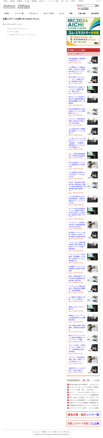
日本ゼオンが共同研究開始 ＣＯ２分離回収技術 (84, 400)
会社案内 (12, 1)
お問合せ (73, 1)
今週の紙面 (82, 13)
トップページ (11, 31)
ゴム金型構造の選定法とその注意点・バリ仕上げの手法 (77, 174)
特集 (71, 13)
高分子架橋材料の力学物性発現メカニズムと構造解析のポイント (77, 111)
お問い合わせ (66, 432)
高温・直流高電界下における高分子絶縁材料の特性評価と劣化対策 (77, 278)
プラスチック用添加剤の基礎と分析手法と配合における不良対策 (77, 121)
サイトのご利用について (54, 432)
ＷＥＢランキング (96, 380)
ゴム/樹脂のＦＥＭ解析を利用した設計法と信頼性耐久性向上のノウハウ (77, 69)
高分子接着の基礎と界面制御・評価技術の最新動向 (77, 328)
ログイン (98, 1)
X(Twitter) (80, 1)
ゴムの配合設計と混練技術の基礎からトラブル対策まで (77, 131)
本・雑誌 (27, 1)
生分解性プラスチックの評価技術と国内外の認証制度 (77, 268)
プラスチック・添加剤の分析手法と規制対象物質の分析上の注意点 (77, 225)
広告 (62, 1)
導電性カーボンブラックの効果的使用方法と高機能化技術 (77, 318)
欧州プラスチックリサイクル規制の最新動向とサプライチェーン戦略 (77, 337)
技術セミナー (42, 1)
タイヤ (61, 13)
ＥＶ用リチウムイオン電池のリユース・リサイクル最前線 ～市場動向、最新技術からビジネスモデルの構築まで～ (77, 143)
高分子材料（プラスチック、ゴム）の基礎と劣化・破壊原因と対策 (77, 79)
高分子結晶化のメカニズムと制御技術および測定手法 (77, 165)
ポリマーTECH (49, 13)
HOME (6, 13)
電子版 (5, 1)
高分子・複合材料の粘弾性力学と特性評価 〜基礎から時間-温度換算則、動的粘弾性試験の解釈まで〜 (77, 186)
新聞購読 (19, 1)
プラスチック (33, 13)
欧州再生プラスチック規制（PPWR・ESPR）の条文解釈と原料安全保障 (77, 234)
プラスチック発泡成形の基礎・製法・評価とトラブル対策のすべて (77, 359)
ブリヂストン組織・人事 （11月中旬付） (82, 389)
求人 (67, 1)
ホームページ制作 (54, 1)
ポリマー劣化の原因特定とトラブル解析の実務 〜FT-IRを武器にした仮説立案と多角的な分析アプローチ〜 (77, 213)
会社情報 (44, 432)
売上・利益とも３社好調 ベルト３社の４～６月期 (85, 397)
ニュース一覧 (18, 13)
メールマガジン (83, 9)
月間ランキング (88, 380)
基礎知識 (34, 1)
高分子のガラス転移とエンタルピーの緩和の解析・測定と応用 (77, 89)
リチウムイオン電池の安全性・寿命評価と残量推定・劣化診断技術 (77, 288)
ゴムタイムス (36, 432)
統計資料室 (95, 13)
